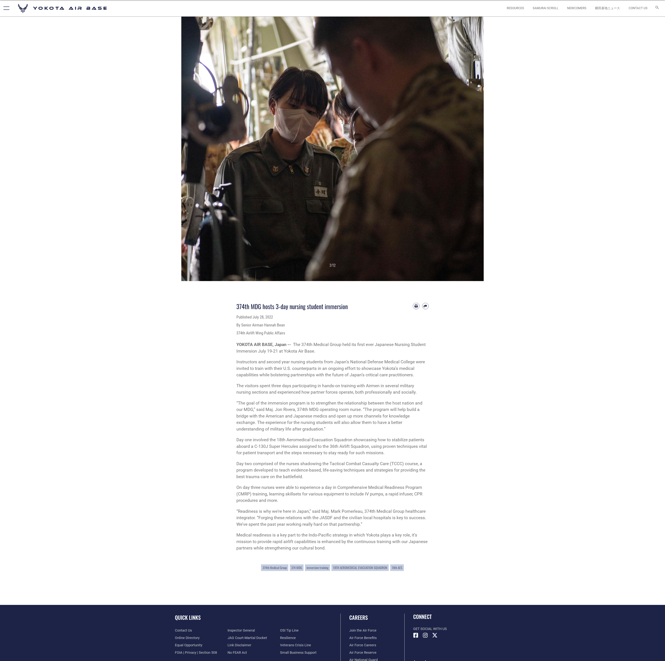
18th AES (397, 567)
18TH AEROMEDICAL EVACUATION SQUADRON (360, 567)
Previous (196, 149)
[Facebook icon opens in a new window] (415, 635)
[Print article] (416, 306)
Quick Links (188, 617)
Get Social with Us (430, 629)
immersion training (318, 567)
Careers (358, 617)
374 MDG (296, 567)
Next (468, 149)
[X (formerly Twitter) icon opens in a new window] (434, 635)
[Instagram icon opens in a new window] (425, 635)
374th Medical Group (275, 567)
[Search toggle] (657, 8)
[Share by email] (425, 306)
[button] (5, 8)
